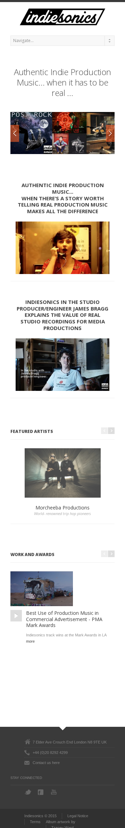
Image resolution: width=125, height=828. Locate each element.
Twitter (28, 792)
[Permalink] (16, 615)
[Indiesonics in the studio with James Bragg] (62, 364)
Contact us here (46, 763)
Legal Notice (77, 816)
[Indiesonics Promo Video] (62, 248)
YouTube (54, 792)
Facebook (41, 792)
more (30, 642)
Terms (35, 822)
